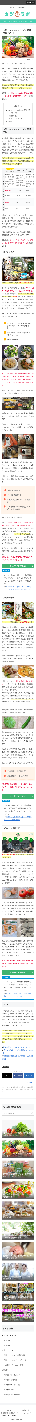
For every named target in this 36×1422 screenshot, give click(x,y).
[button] (32, 1113)
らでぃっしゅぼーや (15, 119)
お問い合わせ (26, 1410)
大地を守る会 (13, 116)
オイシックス (13, 113)
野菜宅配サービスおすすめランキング (16, 1047)
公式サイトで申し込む (19, 566)
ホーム (9, 1410)
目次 (15, 106)
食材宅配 (6, 1067)
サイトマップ (26, 1413)
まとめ (10, 121)
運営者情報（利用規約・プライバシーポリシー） (9, 1414)
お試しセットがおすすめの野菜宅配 (19, 110)
